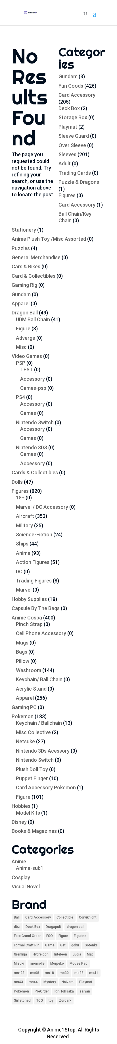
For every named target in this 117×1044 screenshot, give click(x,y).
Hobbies (21, 806)
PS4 (20, 397)
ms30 (64, 973)
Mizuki (19, 963)
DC (19, 571)
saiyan (85, 991)
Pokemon (23, 716)
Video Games (27, 356)
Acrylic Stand (31, 689)
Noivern (68, 982)
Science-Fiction (34, 535)
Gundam (68, 76)
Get (63, 945)
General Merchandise (36, 257)
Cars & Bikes (26, 266)
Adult (64, 163)
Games (28, 413)
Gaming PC (24, 707)
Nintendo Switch (35, 422)
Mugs (22, 643)
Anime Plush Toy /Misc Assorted (49, 239)
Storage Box (72, 117)
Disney (19, 822)
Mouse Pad (78, 963)
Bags (21, 652)
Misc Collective (33, 732)
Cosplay (21, 877)
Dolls (17, 482)
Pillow (22, 661)
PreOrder (42, 991)
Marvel (24, 590)
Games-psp (33, 388)
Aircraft (25, 516)
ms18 (49, 973)
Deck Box (69, 108)
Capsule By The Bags (36, 608)
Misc (21, 347)
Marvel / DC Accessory (42, 507)
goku (75, 945)
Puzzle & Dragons (78, 182)
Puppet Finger (32, 778)
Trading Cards (74, 173)
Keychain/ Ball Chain (39, 679)
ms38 (78, 973)
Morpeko (57, 963)
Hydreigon (41, 954)
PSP (20, 363)
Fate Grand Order (27, 936)
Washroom (28, 670)
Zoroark (65, 1000)
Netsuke (25, 741)
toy (51, 1000)
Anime (23, 553)
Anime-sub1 (29, 868)
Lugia (77, 954)
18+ (20, 498)
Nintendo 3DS (31, 447)
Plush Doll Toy (32, 769)
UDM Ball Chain (33, 319)
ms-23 (19, 973)
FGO (49, 936)
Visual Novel (26, 886)
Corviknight (88, 917)
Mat (90, 954)
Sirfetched (22, 1000)
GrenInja (20, 954)
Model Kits (28, 813)
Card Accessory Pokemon (46, 787)
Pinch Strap (29, 624)
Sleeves (67, 154)
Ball (17, 917)
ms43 (18, 982)
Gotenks (91, 945)
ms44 (33, 982)
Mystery (49, 982)
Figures (67, 195)
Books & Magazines (34, 831)
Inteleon (60, 954)
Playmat (67, 127)
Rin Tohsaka (64, 991)
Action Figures (32, 562)
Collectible (65, 917)
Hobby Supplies (29, 599)
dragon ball (75, 927)
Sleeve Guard (73, 136)
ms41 (93, 973)
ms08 (34, 973)
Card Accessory (76, 95)
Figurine (80, 936)
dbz (17, 927)
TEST (26, 369)
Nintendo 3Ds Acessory (43, 751)
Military (24, 525)
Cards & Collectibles (35, 472)
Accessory (32, 379)
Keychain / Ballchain (39, 723)
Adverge (25, 338)
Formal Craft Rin (26, 945)
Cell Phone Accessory (41, 633)
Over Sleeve (72, 145)
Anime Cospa (27, 618)
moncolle (37, 963)
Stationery (24, 230)
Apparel (21, 303)
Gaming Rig (24, 285)
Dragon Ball (25, 313)
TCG (39, 1000)
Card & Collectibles (33, 276)
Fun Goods (70, 86)
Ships (22, 544)
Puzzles (21, 248)
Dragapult (53, 927)
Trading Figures (34, 581)
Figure (23, 328)
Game (50, 945)
